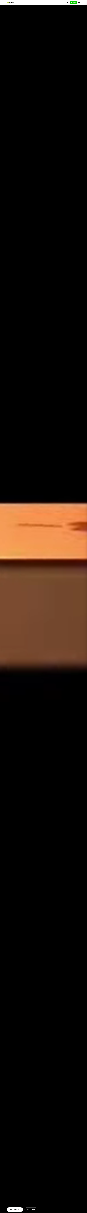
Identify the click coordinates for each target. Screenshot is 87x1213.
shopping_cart (68, 2)
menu (79, 2)
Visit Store (73, 2)
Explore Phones (15, 1209)
